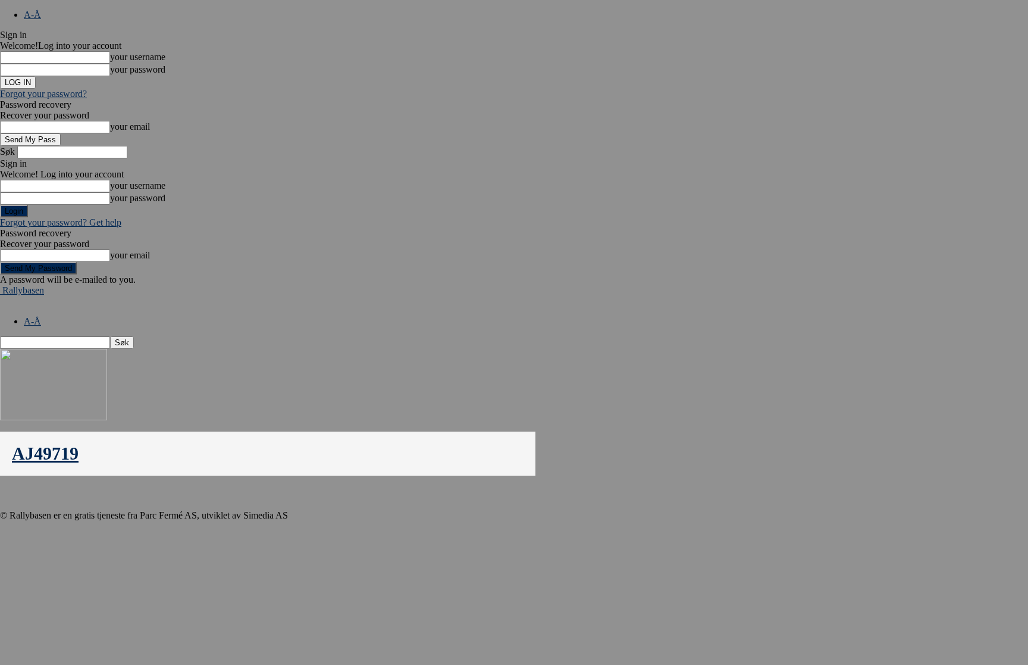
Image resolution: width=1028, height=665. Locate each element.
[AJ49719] (53, 417)
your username (137, 57)
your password (137, 69)
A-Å (32, 15)
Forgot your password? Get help (60, 222)
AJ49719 (45, 453)
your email (130, 126)
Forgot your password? (43, 94)
